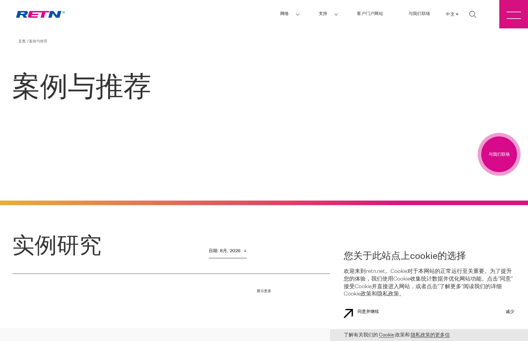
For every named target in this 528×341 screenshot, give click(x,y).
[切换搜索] (472, 14)
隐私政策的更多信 (430, 335)
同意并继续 (368, 312)
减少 (510, 312)
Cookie (386, 335)
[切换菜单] (513, 14)
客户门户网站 (370, 14)
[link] (40, 14)
